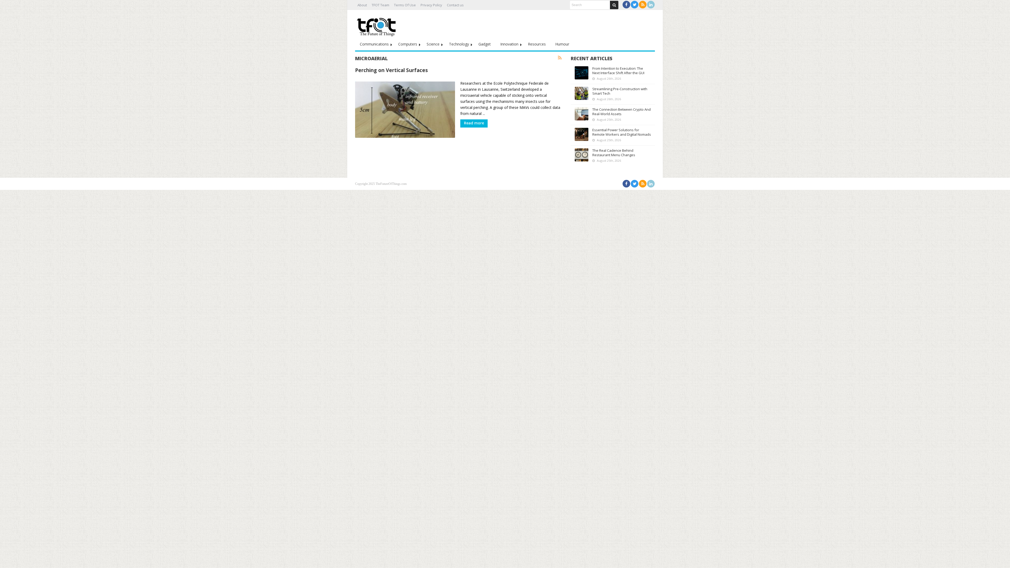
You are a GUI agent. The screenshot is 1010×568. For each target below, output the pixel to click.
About (362, 5)
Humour (562, 44)
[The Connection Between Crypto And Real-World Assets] (581, 113)
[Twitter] (634, 4)
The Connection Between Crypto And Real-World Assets (621, 111)
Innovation (509, 44)
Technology (459, 44)
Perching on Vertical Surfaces (391, 70)
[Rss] (643, 4)
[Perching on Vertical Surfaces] (405, 110)
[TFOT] (377, 25)
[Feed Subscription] (560, 57)
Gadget (484, 44)
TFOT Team (380, 5)
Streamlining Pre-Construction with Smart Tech (619, 91)
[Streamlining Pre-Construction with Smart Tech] (581, 93)
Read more (474, 122)
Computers (407, 44)
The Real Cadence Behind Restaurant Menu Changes (613, 152)
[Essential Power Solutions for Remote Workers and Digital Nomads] (581, 134)
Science (433, 44)
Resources (537, 44)
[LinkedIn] (651, 4)
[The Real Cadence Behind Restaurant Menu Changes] (581, 154)
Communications (374, 44)
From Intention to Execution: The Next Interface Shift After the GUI (618, 70)
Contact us (455, 5)
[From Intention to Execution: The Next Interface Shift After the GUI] (581, 72)
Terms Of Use (405, 5)
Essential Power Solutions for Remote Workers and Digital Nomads (621, 132)
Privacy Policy (431, 5)
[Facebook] (626, 4)
